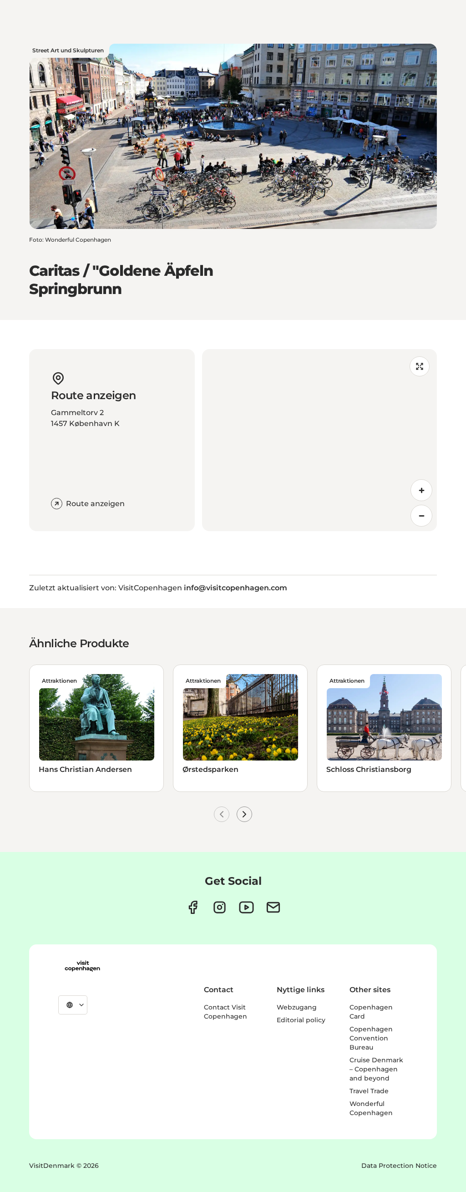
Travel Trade (369, 1091)
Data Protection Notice (399, 1166)
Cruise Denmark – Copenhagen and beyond (376, 1069)
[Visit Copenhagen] (82, 966)
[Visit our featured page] (246, 907)
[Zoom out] (421, 516)
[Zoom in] (421, 490)
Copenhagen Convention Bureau (371, 1038)
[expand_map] (420, 366)
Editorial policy (301, 1020)
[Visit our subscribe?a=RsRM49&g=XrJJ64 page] (273, 907)
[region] (319, 440)
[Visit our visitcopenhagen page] (193, 907)
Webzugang (297, 1007)
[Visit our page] (220, 907)
